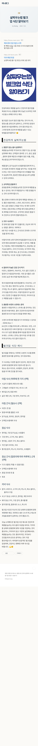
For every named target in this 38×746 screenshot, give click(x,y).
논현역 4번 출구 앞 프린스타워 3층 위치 (17, 60)
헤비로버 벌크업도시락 (12, 43)
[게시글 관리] (12, 553)
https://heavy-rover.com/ (12, 40)
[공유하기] (9, 553)
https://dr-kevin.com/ (11, 55)
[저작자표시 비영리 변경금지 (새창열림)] (25, 553)
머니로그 (5, 3)
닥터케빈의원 (9, 57)
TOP (34, 568)
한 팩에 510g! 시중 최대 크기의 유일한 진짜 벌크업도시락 (18, 47)
